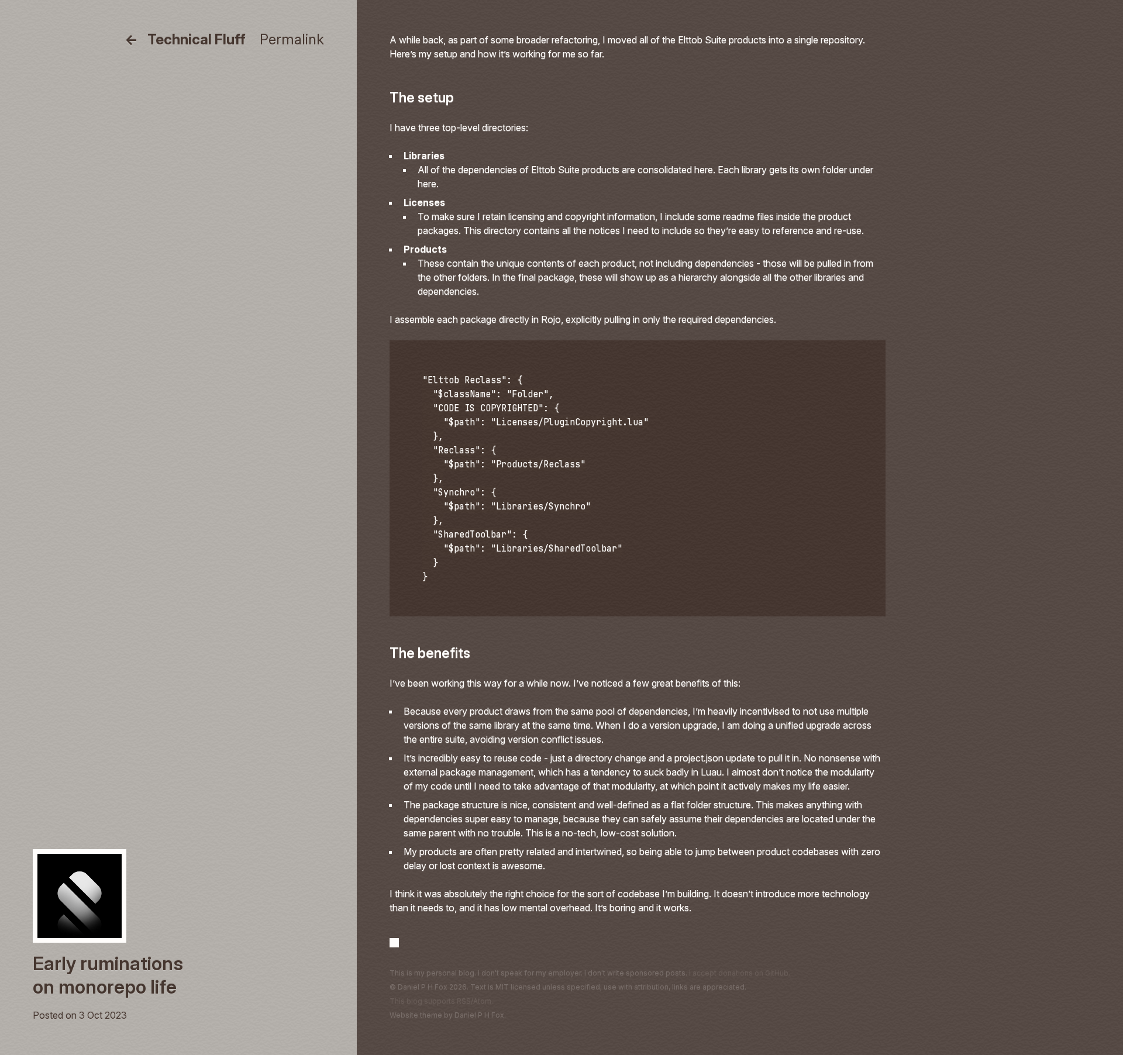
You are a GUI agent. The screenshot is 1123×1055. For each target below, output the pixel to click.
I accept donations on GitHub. (739, 972)
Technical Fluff (196, 40)
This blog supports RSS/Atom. (441, 1001)
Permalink (292, 40)
